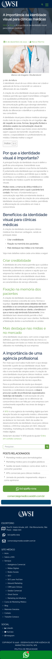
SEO (9, 576)
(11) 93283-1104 (27, 488)
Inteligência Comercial (16, 565)
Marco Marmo (37, 42)
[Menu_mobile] (47, 4)
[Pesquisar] (47, 446)
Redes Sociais (13, 572)
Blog (12, 25)
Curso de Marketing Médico (15, 602)
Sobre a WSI (9, 557)
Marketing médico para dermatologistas (24, 457)
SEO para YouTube (15, 579)
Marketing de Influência (17, 598)
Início (5, 25)
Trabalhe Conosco (11, 617)
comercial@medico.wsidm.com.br (26, 496)
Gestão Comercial (15, 591)
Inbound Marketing (15, 583)
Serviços (7, 561)
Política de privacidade (26, 649)
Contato (7, 613)
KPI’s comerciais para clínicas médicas (23, 473)
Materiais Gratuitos (11, 609)
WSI (6, 411)
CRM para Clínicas (15, 587)
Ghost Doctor (13, 594)
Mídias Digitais (13, 568)
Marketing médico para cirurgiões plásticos (25, 462)
